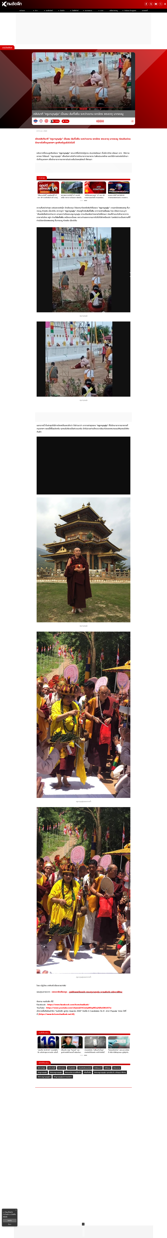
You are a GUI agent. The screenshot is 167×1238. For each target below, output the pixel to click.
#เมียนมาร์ (97, 1068)
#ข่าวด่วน (61, 1068)
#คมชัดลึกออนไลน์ (84, 1068)
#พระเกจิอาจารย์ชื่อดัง (73, 1072)
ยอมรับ (10, 1220)
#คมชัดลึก (71, 1068)
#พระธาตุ (116, 1068)
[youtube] (156, 4)
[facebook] (146, 4)
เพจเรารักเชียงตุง (59, 991)
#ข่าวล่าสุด (41, 1068)
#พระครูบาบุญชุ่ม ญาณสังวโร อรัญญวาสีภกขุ (110, 1072)
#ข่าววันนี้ (51, 1068)
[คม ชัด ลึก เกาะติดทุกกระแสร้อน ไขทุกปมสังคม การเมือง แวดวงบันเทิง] (83, 4)
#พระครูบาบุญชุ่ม (56, 1072)
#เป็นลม (107, 1068)
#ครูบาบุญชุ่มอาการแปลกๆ (63, 1077)
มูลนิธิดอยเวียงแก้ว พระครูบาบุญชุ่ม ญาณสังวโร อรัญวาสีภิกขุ (95, 991)
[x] (151, 4)
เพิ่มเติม (5, 1217)
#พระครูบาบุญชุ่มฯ (44, 1077)
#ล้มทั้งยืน (87, 1072)
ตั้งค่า (9, 1224)
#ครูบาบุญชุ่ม (42, 1072)
